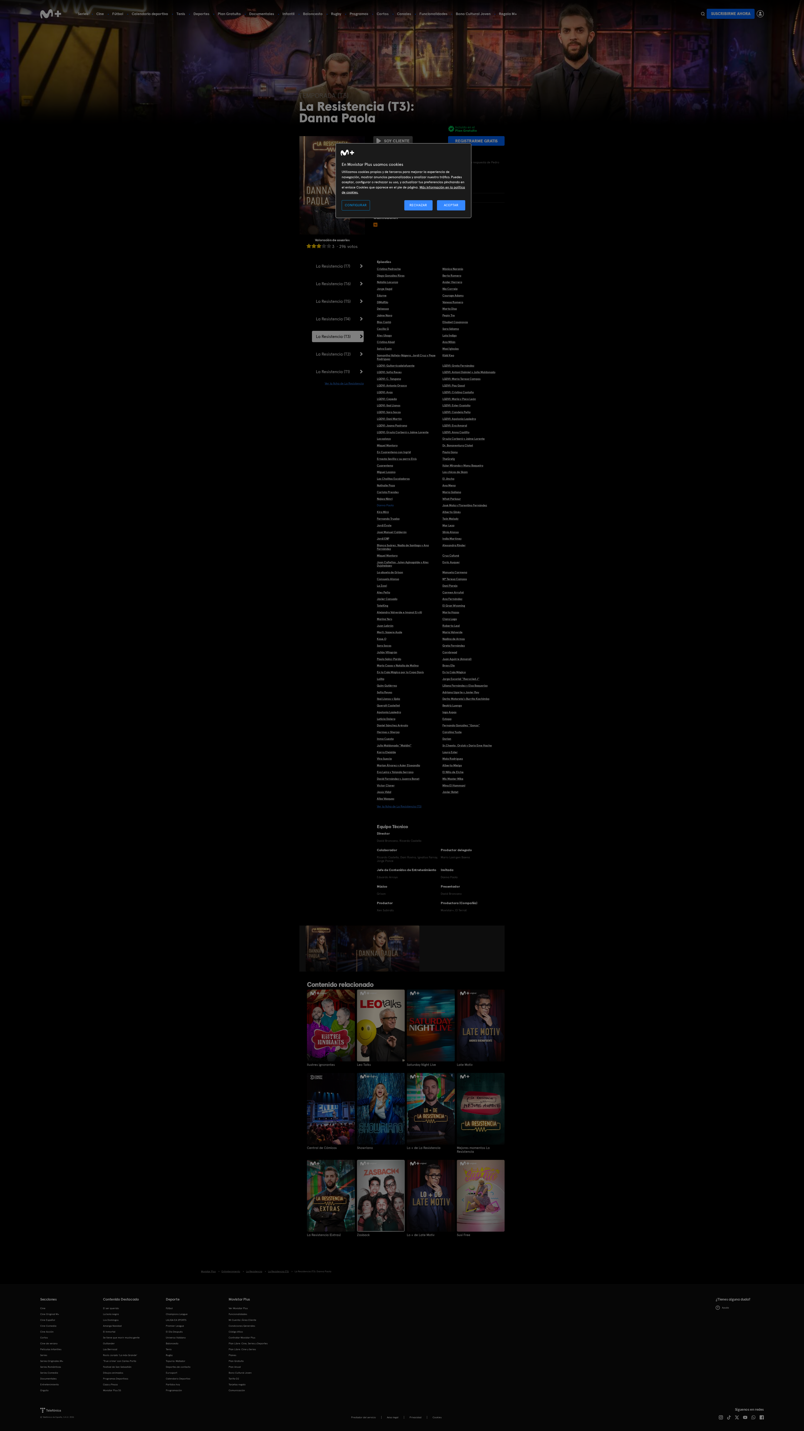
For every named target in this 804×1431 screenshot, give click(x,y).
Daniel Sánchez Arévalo (392, 725)
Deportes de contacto (178, 1366)
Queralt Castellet (388, 705)
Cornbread (449, 652)
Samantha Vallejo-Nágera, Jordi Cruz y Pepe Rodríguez (406, 357)
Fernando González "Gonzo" (461, 725)
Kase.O (381, 639)
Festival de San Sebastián (117, 1366)
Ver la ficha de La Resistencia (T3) (399, 806)
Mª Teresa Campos (454, 579)
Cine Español (47, 1320)
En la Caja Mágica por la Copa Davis (400, 672)
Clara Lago (449, 619)
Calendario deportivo (150, 14)
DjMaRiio (382, 302)
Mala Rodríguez (452, 758)
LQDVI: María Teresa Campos (461, 378)
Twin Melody (450, 518)
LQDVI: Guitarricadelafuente (396, 365)
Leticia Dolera (386, 719)
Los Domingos (111, 1320)
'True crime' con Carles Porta (119, 1361)
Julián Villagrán (387, 652)
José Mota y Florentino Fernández (464, 505)
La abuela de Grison (390, 572)
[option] (321, 949)
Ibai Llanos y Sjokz (388, 698)
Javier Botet (450, 792)
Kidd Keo (448, 355)
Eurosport (171, 1372)
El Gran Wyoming (453, 605)
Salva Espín (384, 348)
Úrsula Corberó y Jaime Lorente (463, 438)
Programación (174, 1390)
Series (83, 14)
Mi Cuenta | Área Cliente (242, 1320)
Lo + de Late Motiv (420, 1235)
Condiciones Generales (242, 1325)
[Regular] (319, 246)
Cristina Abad (386, 342)
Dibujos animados (113, 1372)
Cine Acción (47, 1331)
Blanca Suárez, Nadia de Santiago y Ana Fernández (403, 547)
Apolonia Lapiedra (389, 712)
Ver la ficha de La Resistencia (344, 383)
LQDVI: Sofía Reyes (389, 372)
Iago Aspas (449, 712)
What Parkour (451, 498)
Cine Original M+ (49, 1314)
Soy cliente (397, 140)
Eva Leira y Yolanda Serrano (395, 772)
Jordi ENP (383, 538)
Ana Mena (449, 485)
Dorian (446, 738)
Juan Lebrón (385, 625)
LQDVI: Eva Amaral (454, 425)
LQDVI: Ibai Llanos (388, 405)
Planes (232, 1355)
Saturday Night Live (421, 1065)
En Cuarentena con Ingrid (394, 452)
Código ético (236, 1331)
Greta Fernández (453, 645)
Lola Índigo (449, 335)
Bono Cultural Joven (473, 14)
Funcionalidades (433, 14)
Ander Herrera (452, 282)
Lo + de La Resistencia (424, 1148)
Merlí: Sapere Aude (389, 632)
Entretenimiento (49, 1384)
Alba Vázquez (385, 798)
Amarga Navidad (112, 1325)
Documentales (261, 14)
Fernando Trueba (388, 518)
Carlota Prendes (388, 492)
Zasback (363, 1235)
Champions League (177, 1314)
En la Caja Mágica (454, 672)
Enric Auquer (451, 562)
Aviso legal (392, 1417)
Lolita (380, 679)
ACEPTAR (451, 205)
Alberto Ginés (451, 512)
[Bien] (324, 246)
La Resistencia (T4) (333, 318)
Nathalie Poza (386, 485)
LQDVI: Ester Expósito (456, 405)
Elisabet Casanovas (455, 322)
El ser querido (111, 1308)
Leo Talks (364, 1065)
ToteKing (382, 605)
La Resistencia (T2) (333, 354)
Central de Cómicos (322, 1148)
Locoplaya (384, 438)
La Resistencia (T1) (333, 371)
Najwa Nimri (385, 498)
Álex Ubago (384, 335)
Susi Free (463, 1235)
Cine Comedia (48, 1325)
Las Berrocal (110, 1349)
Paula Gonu (450, 452)
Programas (359, 14)
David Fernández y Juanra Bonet (398, 778)
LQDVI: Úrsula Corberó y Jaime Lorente (403, 432)
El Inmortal (109, 1331)
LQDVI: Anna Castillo (455, 432)
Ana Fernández (452, 599)
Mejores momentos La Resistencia (473, 1150)
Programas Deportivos (115, 1378)
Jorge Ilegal (384, 288)
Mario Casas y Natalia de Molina (398, 665)
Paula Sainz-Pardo (389, 659)
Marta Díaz (449, 308)
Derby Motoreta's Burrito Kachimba (465, 698)
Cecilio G (383, 328)
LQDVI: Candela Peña (456, 412)
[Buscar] (703, 14)
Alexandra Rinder (454, 545)
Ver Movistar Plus (238, 1308)
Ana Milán (448, 342)
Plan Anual (235, 1366)
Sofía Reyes (384, 692)
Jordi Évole (384, 525)
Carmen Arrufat (453, 592)
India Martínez (451, 538)
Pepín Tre (448, 315)
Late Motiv (465, 1065)
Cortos (383, 14)
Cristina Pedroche (389, 269)
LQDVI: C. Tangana (389, 378)
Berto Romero (451, 275)
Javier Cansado (387, 599)
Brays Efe (448, 665)
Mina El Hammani (453, 785)
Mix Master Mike (452, 778)
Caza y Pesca (110, 1384)
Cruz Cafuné (450, 555)
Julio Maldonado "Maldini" (394, 745)
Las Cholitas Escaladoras (393, 478)
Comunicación (237, 1390)
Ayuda (725, 1307)
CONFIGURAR (356, 205)
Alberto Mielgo (452, 765)
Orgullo (44, 1390)
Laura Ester (450, 752)
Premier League (175, 1325)
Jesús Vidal (384, 792)
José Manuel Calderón (392, 532)
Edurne (382, 295)
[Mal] (314, 246)
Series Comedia (49, 1372)
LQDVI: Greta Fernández (458, 365)
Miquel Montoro (387, 445)
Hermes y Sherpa (388, 732)
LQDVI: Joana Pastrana (392, 425)
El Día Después (174, 1331)
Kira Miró (383, 512)
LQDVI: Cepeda (387, 399)
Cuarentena (385, 465)
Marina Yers (384, 619)
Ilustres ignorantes (321, 1065)
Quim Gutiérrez (387, 685)
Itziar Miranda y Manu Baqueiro (462, 465)
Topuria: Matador (175, 1361)
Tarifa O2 (234, 1378)
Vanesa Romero (452, 302)
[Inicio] (50, 13)
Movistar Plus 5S (112, 1390)
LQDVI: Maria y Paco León (459, 399)
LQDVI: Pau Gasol (453, 385)
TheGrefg (448, 458)
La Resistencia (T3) (333, 336)
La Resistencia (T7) (333, 266)
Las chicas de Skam (455, 472)
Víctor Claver (386, 785)
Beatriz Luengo (452, 705)
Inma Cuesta (385, 738)
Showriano (365, 1148)
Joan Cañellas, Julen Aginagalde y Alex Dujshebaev (403, 564)
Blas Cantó (384, 322)
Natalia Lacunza (387, 282)
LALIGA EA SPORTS (176, 1320)
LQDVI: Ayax (385, 392)
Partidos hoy (173, 1384)
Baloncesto (313, 14)
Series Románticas (50, 1366)
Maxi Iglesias (450, 348)
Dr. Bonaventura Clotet (457, 445)
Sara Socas (384, 645)
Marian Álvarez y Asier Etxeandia (398, 765)
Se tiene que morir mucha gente (121, 1337)
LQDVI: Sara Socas (389, 412)
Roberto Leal (451, 625)
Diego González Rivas (391, 275)
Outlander (109, 1343)
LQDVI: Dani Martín (389, 418)
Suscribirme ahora (730, 13)
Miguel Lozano (386, 472)
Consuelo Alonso (388, 579)
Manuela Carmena (454, 572)
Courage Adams (453, 295)
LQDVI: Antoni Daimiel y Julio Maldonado (468, 372)
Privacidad (415, 1417)
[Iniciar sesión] (760, 13)
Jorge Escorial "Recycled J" (460, 679)
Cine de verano (49, 1343)
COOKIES (437, 1417)
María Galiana (451, 492)
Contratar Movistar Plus (242, 1337)
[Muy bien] (329, 246)
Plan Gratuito (229, 14)
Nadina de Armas (453, 639)
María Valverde (452, 632)
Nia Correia (449, 288)
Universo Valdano (176, 1337)
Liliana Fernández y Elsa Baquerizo (465, 685)
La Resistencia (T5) (333, 301)
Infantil (288, 14)
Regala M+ (508, 14)
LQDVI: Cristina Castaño (458, 392)
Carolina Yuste (452, 732)
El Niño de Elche (453, 772)
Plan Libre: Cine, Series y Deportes (248, 1343)
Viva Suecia (384, 758)
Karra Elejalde (386, 752)
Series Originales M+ (51, 1361)
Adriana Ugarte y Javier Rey (460, 692)
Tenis (181, 14)
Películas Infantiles (50, 1349)
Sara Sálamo (450, 328)
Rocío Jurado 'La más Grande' (120, 1355)
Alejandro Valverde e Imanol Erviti (399, 612)
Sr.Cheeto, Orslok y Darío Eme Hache (467, 745)
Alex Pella (383, 592)
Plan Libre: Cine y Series (242, 1349)
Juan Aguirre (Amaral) (457, 659)
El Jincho (448, 478)
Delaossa (383, 308)
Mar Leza (448, 525)
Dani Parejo (449, 585)
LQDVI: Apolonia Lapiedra (459, 418)
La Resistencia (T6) (333, 283)
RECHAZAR (418, 205)
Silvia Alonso (450, 532)
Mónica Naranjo (452, 269)
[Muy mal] (309, 246)
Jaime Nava (384, 315)
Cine (100, 14)
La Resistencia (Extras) (324, 1235)
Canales (404, 14)
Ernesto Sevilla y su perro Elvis (397, 458)
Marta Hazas (450, 612)
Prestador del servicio (363, 1417)
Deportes (201, 14)
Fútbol (117, 14)
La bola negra (111, 1314)
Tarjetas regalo (237, 1384)
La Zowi (382, 585)
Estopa (446, 719)
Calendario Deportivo (178, 1378)
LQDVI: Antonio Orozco (392, 385)
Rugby (336, 14)
